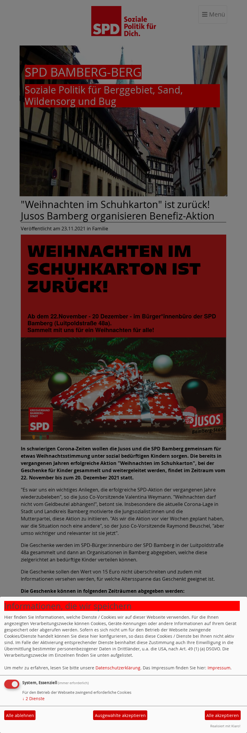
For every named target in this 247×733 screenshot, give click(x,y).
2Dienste (33, 698)
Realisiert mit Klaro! (225, 726)
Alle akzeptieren (222, 715)
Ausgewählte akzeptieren (120, 715)
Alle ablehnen (20, 715)
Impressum (219, 668)
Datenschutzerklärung (117, 668)
